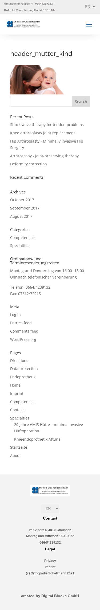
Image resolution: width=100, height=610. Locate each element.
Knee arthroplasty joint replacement (42, 132)
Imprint (16, 393)
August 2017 (21, 216)
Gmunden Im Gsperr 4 (18, 3)
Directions (19, 360)
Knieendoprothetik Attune (37, 439)
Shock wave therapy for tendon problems (47, 124)
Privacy (50, 561)
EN (87, 7)
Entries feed (21, 322)
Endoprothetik (22, 376)
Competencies (22, 237)
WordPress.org (23, 339)
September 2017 (24, 208)
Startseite (18, 447)
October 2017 (22, 199)
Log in (15, 314)
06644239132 (44, 3)
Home (15, 385)
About (15, 455)
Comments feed (24, 331)
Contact (17, 409)
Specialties (19, 245)
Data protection (24, 368)
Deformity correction (28, 163)
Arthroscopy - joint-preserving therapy (44, 155)
